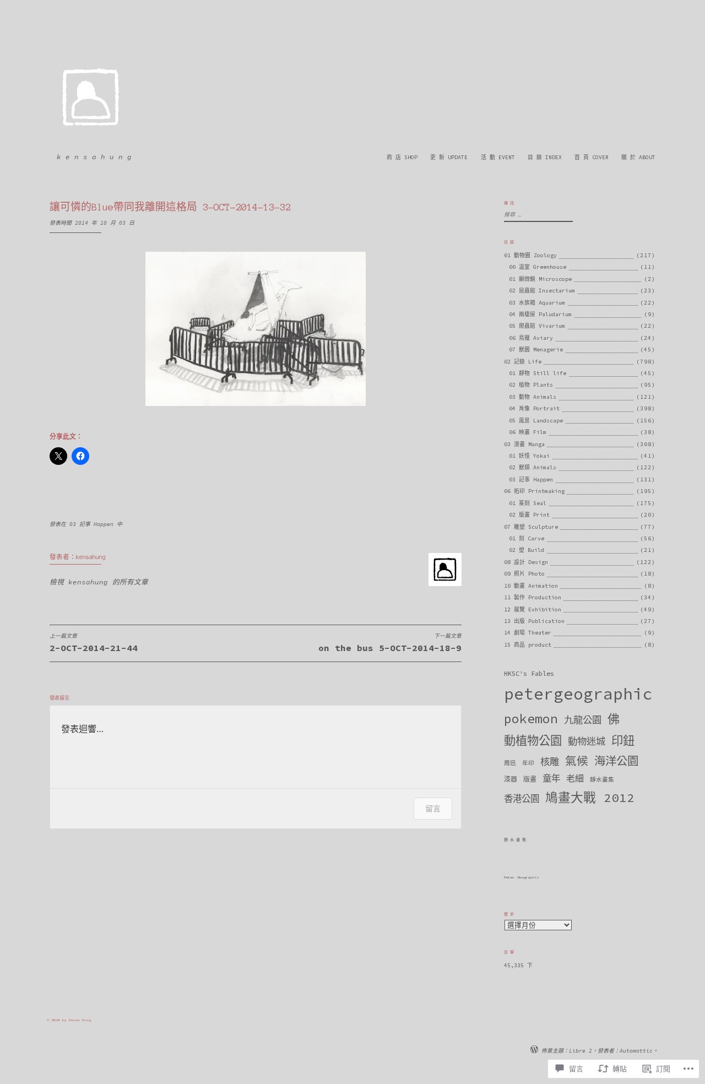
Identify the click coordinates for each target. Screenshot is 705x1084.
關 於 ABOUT (638, 157)
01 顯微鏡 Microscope (540, 279)
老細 (575, 778)
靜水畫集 (602, 779)
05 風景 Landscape (536, 420)
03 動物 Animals (532, 396)
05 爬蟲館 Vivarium (537, 325)
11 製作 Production (532, 597)
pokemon (531, 719)
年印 (528, 763)
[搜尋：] (537, 214)
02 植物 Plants (531, 384)
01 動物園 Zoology (530, 255)
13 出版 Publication (534, 621)
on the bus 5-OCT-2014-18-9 (390, 643)
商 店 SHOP (402, 157)
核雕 (549, 762)
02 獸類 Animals (532, 467)
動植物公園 (533, 740)
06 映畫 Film (527, 432)
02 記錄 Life (522, 361)
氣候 (576, 761)
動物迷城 (586, 741)
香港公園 (521, 799)
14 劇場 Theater (527, 632)
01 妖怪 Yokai (529, 455)
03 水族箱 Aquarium (537, 302)
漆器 (510, 779)
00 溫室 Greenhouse (537, 266)
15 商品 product (527, 644)
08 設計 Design (526, 562)
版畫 (529, 779)
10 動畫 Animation (531, 585)
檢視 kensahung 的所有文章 (99, 582)
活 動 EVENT (498, 157)
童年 (551, 778)
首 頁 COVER (591, 157)
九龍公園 (582, 720)
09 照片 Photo (524, 573)
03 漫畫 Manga (524, 444)
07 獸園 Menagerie (536, 349)
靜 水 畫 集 (515, 840)
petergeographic (578, 694)
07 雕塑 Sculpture (531, 526)
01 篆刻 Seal (527, 503)
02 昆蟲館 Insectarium (542, 290)
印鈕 (622, 740)
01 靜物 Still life (537, 373)
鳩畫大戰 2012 (589, 797)
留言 (433, 808)
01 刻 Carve (526, 538)
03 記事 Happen (91, 524)
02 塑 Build (526, 550)
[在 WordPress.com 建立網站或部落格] (534, 1050)
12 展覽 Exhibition (532, 609)
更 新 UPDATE (449, 157)
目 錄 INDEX (545, 157)
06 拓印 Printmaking (534, 491)
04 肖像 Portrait (534, 408)
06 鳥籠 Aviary (531, 338)
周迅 (510, 763)
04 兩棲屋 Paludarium (540, 314)
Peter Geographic (521, 877)
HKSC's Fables (529, 673)
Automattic (636, 1050)
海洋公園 (616, 761)
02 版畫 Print (529, 514)
